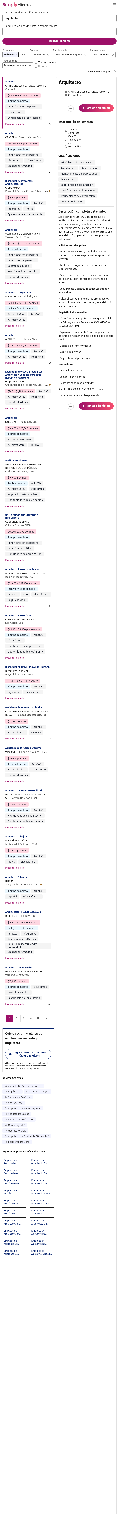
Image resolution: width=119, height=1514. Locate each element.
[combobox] (59, 18)
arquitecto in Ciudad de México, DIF (28, 1136)
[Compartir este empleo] (71, 108)
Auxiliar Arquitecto (16, 460)
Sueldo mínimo (97, 50)
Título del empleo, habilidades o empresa (26, 12)
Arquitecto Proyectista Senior (22, 569)
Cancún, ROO (15, 1102)
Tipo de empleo (60, 50)
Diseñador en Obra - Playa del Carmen (27, 667)
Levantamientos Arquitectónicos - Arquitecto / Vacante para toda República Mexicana (24, 374)
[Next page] (46, 1018)
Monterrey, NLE (16, 1125)
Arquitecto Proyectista (18, 292)
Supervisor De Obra (19, 1097)
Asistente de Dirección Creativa (23, 747)
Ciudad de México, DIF (20, 1119)
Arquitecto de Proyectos (19, 967)
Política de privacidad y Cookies (25, 1068)
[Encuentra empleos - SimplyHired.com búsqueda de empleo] (16, 4)
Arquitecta (14, 1091)
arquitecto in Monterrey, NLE (24, 1108)
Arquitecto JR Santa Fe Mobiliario (24, 790)
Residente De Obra (18, 1141)
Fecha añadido (9, 61)
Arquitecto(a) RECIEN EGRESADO (23, 911)
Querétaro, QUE (17, 1130)
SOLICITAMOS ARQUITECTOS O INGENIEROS (22, 516)
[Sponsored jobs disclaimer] (115, 71)
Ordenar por (8, 50)
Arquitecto (11, 81)
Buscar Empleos (59, 41)
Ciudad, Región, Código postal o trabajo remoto (29, 25)
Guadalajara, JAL (39, 1091)
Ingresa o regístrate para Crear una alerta (30, 1054)
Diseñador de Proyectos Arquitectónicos (19, 182)
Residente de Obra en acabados (23, 707)
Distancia (34, 50)
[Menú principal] (115, 5)
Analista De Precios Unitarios (24, 1086)
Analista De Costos (18, 1113)
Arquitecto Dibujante (17, 836)
